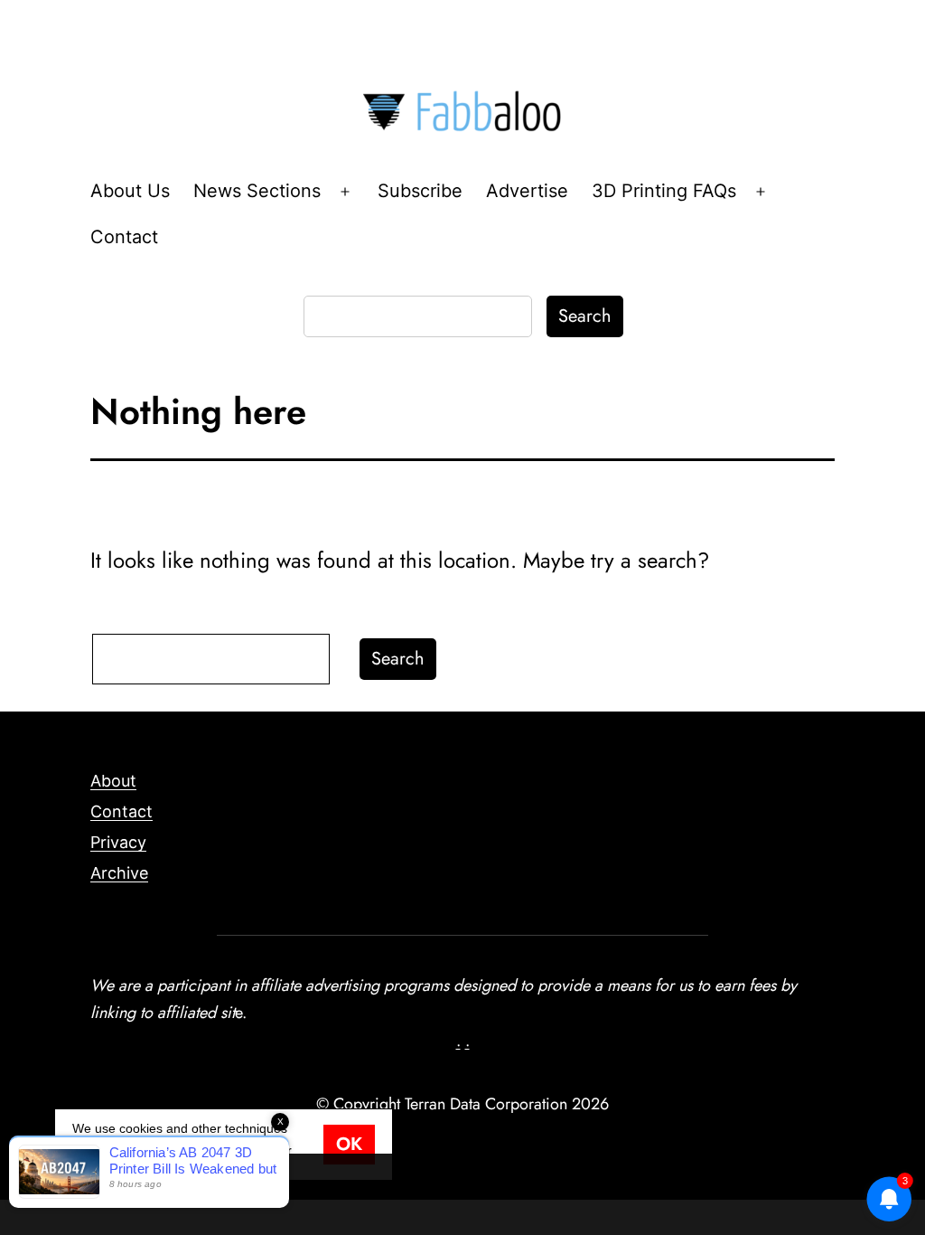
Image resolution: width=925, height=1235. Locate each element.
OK (349, 1144)
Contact (124, 237)
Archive (119, 872)
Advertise (527, 191)
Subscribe (420, 191)
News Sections (257, 191)
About (113, 780)
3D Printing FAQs (664, 191)
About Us (130, 191)
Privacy (118, 842)
